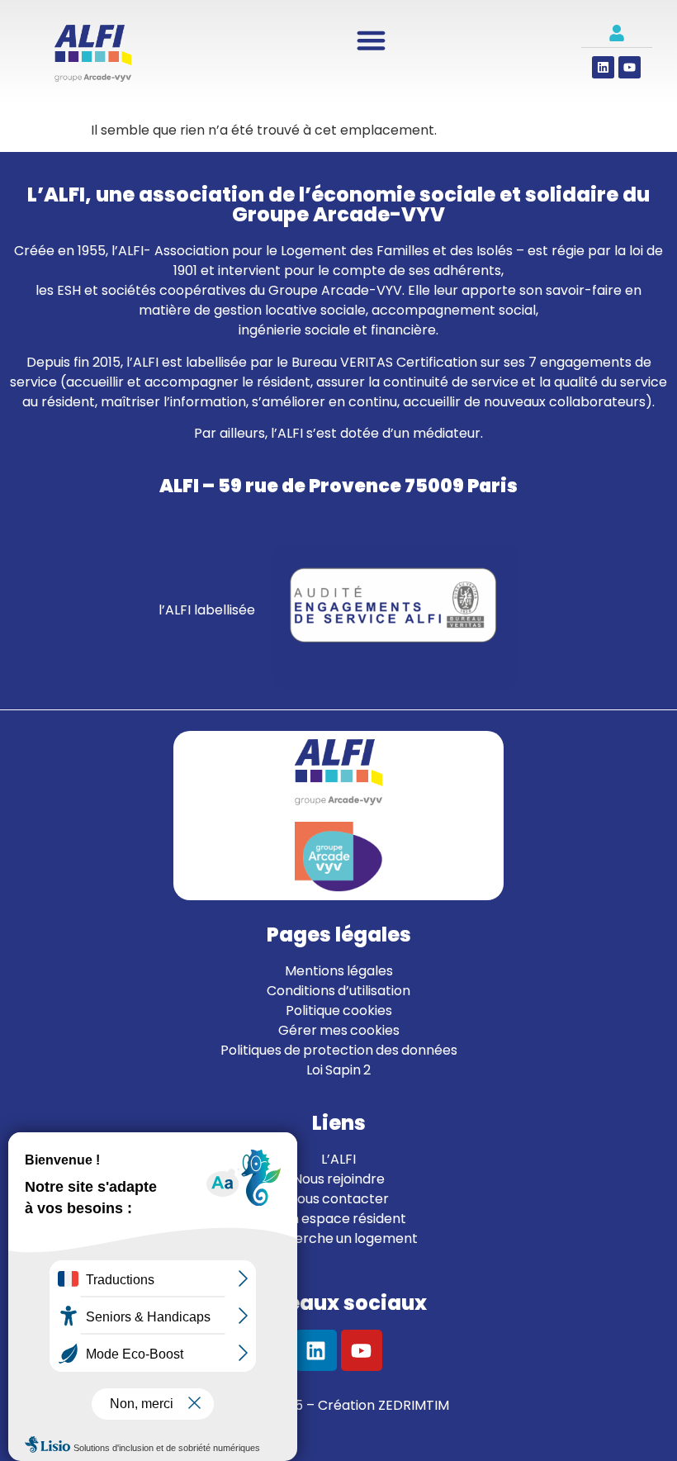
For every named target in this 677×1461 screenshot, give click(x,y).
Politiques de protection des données (338, 1050)
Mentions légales (339, 970)
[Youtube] (629, 67)
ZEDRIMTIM (413, 1405)
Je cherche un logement (339, 1238)
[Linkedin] (603, 67)
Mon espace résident (338, 1218)
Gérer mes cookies (339, 1030)
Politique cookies (339, 1010)
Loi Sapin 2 (338, 1069)
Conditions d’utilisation (338, 990)
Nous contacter (338, 1198)
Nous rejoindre (339, 1178)
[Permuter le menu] (371, 40)
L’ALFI (338, 1159)
